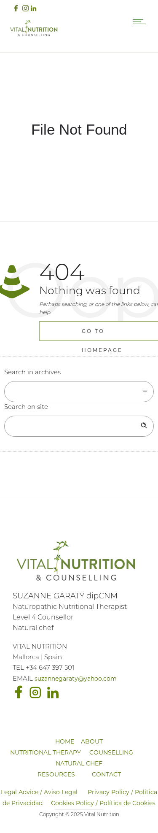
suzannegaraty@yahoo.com (76, 678)
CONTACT (106, 774)
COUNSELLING (111, 752)
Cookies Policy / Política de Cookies (103, 803)
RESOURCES (56, 774)
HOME (64, 741)
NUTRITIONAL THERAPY (45, 752)
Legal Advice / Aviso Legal (39, 792)
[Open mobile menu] (141, 21)
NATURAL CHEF (79, 763)
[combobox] (79, 391)
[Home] (33, 35)
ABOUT (92, 741)
